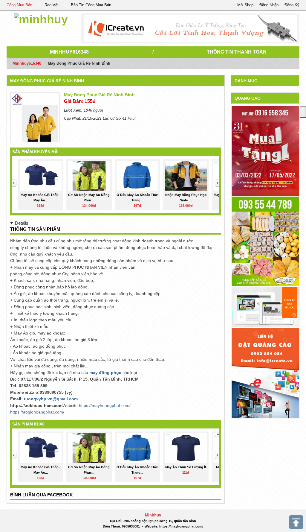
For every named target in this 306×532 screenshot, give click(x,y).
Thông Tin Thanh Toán (237, 51)
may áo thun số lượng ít (185, 467)
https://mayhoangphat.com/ (105, 405)
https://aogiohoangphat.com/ (37, 412)
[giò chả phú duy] (265, 241)
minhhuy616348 (69, 51)
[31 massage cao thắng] (265, 150)
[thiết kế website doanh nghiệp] (265, 307)
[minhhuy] (41, 18)
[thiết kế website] (190, 28)
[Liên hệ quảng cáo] (265, 372)
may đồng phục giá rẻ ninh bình (47, 80)
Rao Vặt (52, 5)
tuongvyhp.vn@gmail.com (51, 398)
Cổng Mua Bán (19, 5)
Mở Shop (245, 5)
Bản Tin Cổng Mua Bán (91, 5)
